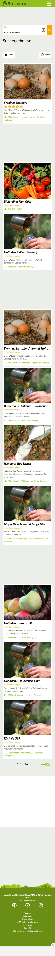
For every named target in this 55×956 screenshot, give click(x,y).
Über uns (27, 913)
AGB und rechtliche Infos (27, 922)
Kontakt (27, 928)
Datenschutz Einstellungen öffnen (27, 931)
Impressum (27, 925)
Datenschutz (27, 919)
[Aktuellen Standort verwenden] (43, 30)
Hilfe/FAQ (27, 916)
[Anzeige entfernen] (53, 945)
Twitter (27, 905)
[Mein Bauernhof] (20, 3)
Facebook (14, 905)
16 (26, 764)
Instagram (41, 905)
